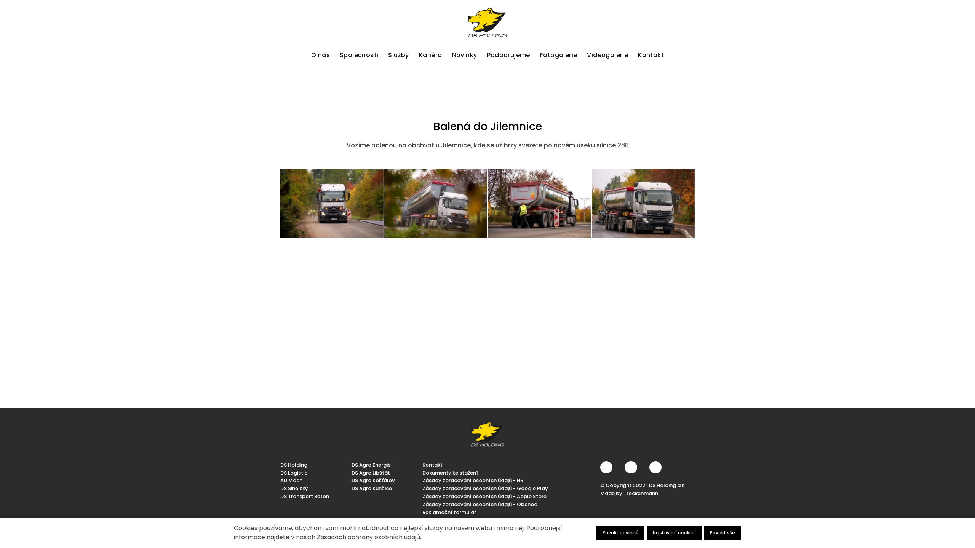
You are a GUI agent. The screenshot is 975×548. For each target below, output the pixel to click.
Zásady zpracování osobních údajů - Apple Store (484, 496)
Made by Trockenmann (629, 493)
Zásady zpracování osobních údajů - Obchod (479, 504)
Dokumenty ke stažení (450, 472)
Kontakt (432, 464)
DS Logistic (293, 472)
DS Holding (293, 464)
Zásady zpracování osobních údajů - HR (472, 480)
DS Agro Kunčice (372, 488)
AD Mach (291, 480)
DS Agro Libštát (371, 472)
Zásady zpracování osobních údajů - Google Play (485, 488)
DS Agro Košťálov (373, 480)
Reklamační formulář (449, 512)
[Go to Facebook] (606, 467)
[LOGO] (487, 22)
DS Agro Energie (371, 464)
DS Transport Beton (304, 496)
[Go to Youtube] (655, 467)
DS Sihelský (294, 488)
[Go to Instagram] (631, 467)
